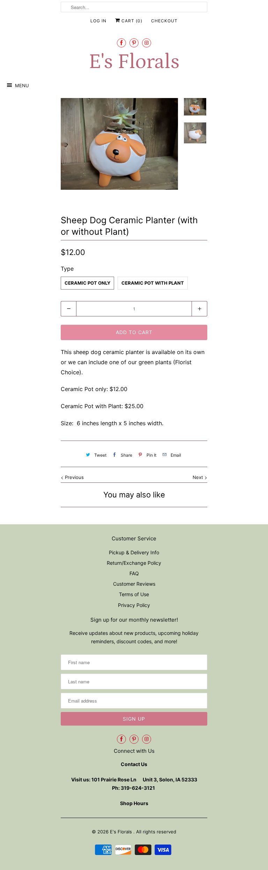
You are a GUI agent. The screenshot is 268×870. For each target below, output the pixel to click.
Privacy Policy (134, 605)
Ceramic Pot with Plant (152, 283)
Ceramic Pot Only (87, 283)
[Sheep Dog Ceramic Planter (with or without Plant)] (119, 144)
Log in (98, 20)
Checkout (164, 20)
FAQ (134, 573)
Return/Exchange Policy (134, 563)
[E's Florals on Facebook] (121, 43)
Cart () (131, 20)
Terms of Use (134, 594)
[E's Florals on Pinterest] (134, 43)
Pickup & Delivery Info (134, 552)
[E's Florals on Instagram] (146, 43)
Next (198, 477)
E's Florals (134, 62)
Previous (74, 477)
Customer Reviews (134, 584)
